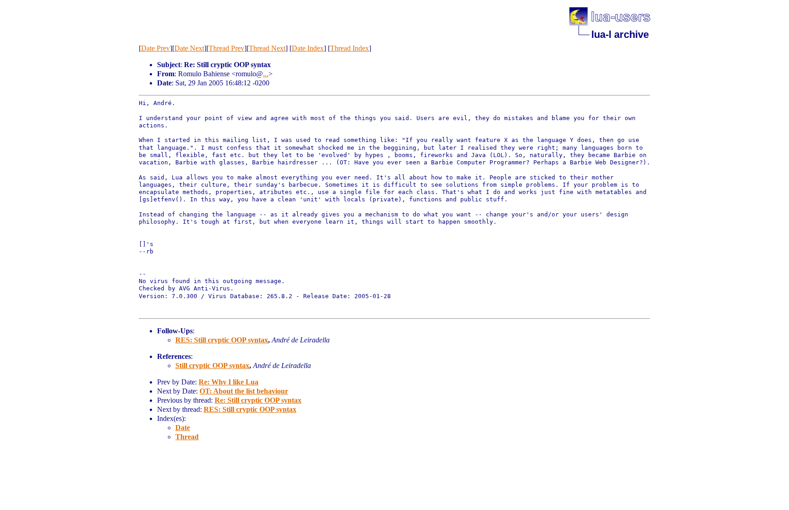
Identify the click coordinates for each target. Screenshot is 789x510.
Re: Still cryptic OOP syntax (258, 400)
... (265, 74)
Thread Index (349, 48)
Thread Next (267, 48)
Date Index (308, 48)
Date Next (189, 48)
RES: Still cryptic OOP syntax (221, 340)
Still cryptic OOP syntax (212, 365)
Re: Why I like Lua (228, 382)
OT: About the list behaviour (244, 391)
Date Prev (155, 48)
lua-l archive (620, 34)
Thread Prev (226, 48)
